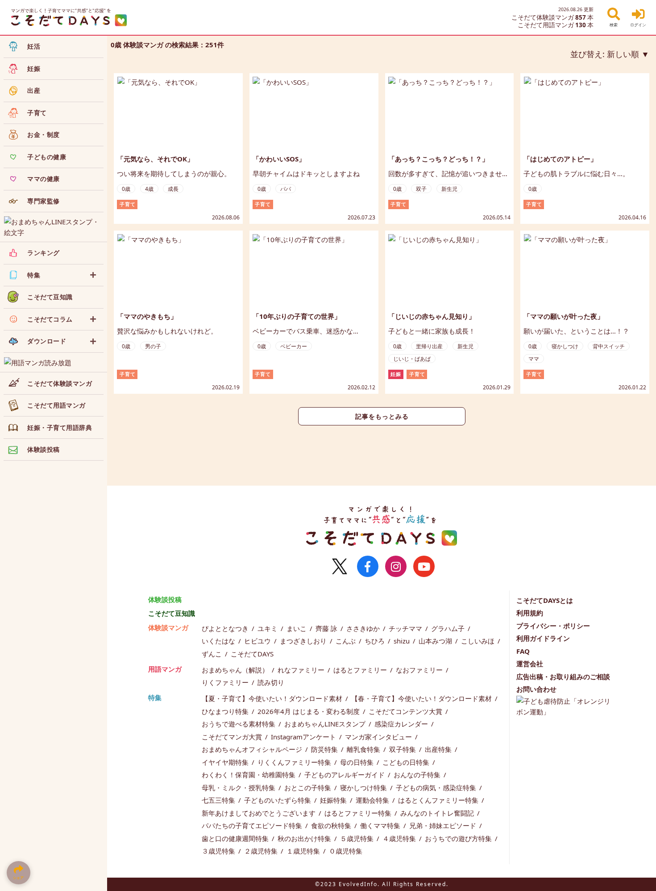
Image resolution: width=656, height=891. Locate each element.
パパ (285, 189)
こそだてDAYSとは (544, 600)
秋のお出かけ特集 (305, 838)
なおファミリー (420, 669)
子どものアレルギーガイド (345, 774)
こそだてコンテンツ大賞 (406, 711)
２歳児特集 (261, 850)
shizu (402, 640)
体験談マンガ (168, 627)
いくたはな (219, 640)
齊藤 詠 (327, 628)
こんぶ (346, 640)
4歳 (149, 189)
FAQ (523, 651)
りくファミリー (226, 682)
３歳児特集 (219, 850)
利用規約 (529, 612)
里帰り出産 (429, 346)
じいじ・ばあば (412, 359)
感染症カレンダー (402, 723)
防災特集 (325, 749)
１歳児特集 (304, 850)
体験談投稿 (165, 599)
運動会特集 (373, 800)
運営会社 (529, 663)
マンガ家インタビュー (379, 736)
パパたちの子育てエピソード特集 (253, 825)
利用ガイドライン (543, 638)
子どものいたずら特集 (278, 800)
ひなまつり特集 (226, 711)
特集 (155, 697)
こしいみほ (478, 640)
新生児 (449, 189)
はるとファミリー (361, 669)
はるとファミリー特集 (358, 812)
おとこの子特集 (308, 787)
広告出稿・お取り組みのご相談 (563, 676)
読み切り (270, 682)
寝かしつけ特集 (364, 787)
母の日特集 (357, 762)
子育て (128, 204)
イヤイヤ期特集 (226, 762)
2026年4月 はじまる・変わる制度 (309, 711)
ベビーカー (293, 346)
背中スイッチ (609, 346)
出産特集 (439, 749)
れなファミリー (302, 669)
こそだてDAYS (252, 653)
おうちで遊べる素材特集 (239, 723)
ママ (533, 359)
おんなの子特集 (418, 774)
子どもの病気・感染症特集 (437, 787)
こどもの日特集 (406, 762)
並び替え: (604, 54)
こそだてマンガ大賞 (233, 736)
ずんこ (213, 653)
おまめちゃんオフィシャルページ (253, 749)
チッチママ (406, 628)
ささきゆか (364, 628)
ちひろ (375, 640)
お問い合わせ (536, 689)
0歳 (126, 189)
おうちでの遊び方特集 (459, 838)
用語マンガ (165, 668)
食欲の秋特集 (332, 825)
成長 (173, 189)
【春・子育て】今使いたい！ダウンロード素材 (422, 698)
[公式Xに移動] (339, 566)
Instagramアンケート (304, 736)
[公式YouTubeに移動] (424, 566)
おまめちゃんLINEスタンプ (325, 723)
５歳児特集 (357, 838)
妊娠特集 (334, 800)
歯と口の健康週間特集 (236, 838)
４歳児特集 (400, 838)
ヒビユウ (258, 640)
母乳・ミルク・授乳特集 (239, 787)
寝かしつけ (565, 346)
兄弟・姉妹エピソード (443, 825)
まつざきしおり (304, 640)
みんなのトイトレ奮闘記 (438, 812)
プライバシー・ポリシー (553, 625)
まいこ (297, 628)
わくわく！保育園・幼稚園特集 (249, 774)
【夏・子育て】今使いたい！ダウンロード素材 (273, 698)
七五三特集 (219, 800)
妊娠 (395, 374)
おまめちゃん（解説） (236, 669)
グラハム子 (448, 628)
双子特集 (403, 749)
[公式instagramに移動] (396, 566)
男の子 (153, 346)
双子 (421, 189)
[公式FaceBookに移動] (367, 566)
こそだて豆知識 (171, 613)
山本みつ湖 (436, 640)
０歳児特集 (345, 850)
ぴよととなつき (226, 628)
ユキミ (268, 628)
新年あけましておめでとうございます (259, 812)
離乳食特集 (364, 749)
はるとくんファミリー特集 (439, 800)
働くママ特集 (381, 825)
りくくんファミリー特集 (295, 762)
